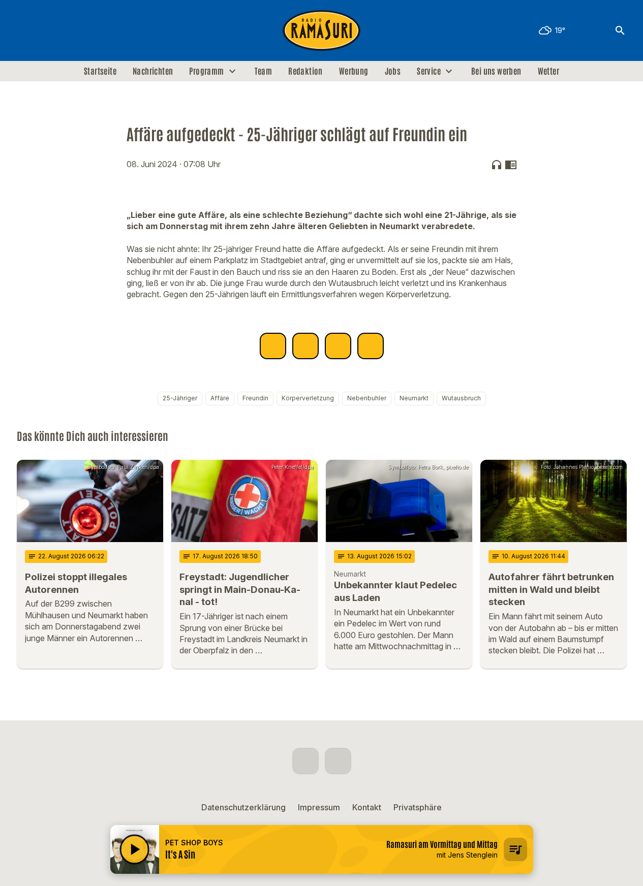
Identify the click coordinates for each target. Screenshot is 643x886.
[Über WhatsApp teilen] (338, 346)
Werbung (354, 71)
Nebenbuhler (366, 398)
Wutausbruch (461, 398)
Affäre (219, 398)
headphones (497, 165)
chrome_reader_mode (511, 165)
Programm (206, 71)
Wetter (548, 71)
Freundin (255, 398)
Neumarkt (414, 398)
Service (429, 71)
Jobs (393, 71)
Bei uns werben (496, 71)
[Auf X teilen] (305, 346)
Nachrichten (153, 71)
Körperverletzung (308, 398)
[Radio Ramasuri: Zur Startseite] (322, 30)
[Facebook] (27, 30)
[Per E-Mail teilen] (370, 346)
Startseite (100, 71)
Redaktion (305, 71)
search (620, 30)
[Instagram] (47, 30)
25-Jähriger (180, 398)
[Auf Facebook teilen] (273, 346)
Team (263, 71)
